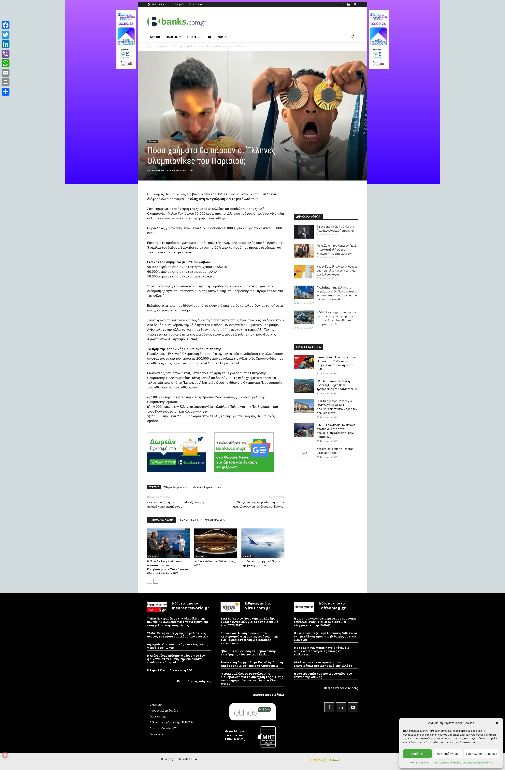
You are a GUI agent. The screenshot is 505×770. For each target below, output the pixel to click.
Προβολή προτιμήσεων (481, 754)
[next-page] (155, 581)
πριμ (220, 487)
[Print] (5, 82)
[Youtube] (355, 4)
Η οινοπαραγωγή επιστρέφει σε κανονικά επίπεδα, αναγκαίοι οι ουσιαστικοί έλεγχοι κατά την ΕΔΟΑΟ (325, 622)
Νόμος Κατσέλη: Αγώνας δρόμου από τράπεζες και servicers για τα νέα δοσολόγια (337, 270)
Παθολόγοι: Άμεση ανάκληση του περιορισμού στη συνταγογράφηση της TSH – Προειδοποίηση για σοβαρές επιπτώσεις (249, 638)
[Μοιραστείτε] (5, 91)
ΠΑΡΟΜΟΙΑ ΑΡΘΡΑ (162, 520)
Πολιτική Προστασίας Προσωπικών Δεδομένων (463, 762)
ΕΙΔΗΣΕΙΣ (172, 37)
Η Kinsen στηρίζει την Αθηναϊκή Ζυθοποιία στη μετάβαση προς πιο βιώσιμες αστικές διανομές (325, 636)
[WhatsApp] (5, 63)
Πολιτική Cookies (419, 762)
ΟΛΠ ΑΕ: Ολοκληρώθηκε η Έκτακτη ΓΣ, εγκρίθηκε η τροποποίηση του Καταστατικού (337, 385)
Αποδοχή (417, 754)
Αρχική (151, 46)
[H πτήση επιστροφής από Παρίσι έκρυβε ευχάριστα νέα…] (262, 543)
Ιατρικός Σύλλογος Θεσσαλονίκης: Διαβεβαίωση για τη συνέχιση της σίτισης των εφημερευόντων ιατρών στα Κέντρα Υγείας (252, 678)
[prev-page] (149, 581)
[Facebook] (342, 4)
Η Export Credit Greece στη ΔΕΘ (169, 670)
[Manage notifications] (5, 755)
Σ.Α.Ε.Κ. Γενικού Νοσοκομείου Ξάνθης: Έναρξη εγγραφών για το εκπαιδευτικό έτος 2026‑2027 (249, 622)
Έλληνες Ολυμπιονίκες (176, 487)
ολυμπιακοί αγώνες (203, 487)
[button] (497, 723)
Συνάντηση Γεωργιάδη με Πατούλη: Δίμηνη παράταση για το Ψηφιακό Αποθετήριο (252, 664)
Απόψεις (199, 556)
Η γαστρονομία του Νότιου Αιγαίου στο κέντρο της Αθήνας (323, 675)
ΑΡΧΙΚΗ (155, 37)
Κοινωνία (164, 46)
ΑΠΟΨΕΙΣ (193, 37)
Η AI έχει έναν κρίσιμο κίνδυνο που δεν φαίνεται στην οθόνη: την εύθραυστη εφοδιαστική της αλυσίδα (176, 659)
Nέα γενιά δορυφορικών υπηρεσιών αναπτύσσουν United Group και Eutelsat (258, 504)
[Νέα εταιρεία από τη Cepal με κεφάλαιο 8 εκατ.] (304, 454)
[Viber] (5, 53)
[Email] (5, 72)
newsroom (158, 170)
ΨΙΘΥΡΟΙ (222, 37)
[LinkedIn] (5, 44)
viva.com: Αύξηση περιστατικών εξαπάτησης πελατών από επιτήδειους (176, 504)
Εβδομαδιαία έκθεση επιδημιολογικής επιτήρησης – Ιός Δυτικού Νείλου (248, 652)
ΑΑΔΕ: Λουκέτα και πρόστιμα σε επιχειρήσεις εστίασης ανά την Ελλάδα (323, 664)
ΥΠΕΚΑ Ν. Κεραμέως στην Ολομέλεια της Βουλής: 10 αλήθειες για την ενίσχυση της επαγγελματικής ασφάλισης (178, 622)
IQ (209, 37)
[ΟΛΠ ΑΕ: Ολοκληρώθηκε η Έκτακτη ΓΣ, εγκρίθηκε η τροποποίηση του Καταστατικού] (304, 386)
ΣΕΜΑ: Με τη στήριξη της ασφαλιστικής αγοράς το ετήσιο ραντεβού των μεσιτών (177, 634)
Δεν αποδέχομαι (448, 754)
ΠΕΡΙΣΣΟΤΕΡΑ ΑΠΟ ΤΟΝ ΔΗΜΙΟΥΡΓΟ (202, 520)
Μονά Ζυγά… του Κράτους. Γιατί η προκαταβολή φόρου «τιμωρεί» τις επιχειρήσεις (336, 249)
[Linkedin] (348, 4)
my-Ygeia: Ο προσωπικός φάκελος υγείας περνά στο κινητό (177, 646)
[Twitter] (5, 34)
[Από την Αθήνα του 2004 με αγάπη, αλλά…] (215, 543)
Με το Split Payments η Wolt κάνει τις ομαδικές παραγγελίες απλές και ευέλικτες (321, 651)
